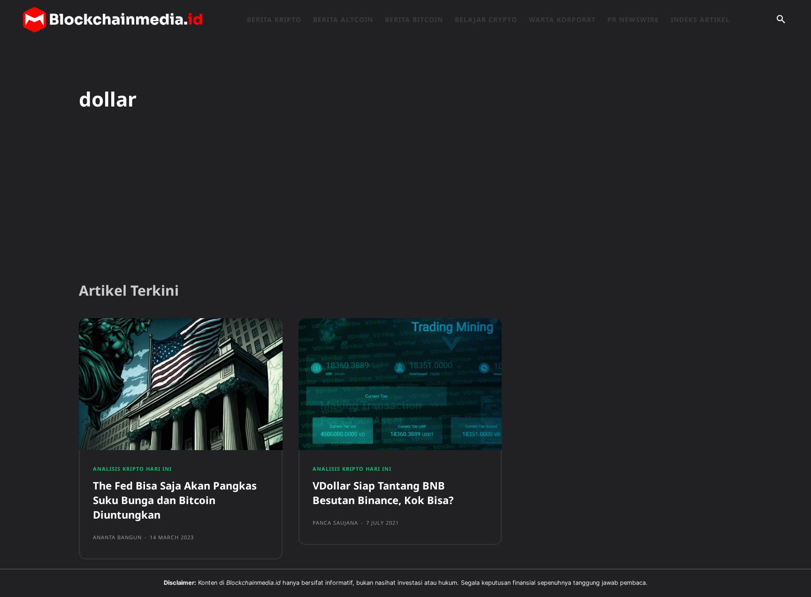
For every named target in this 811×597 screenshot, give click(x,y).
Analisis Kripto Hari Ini (132, 468)
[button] (781, 19)
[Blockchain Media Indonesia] (113, 20)
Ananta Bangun (117, 537)
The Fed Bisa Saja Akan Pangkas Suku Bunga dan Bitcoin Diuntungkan (175, 499)
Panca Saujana (335, 522)
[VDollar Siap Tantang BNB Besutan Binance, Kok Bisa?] (400, 384)
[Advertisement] (405, 201)
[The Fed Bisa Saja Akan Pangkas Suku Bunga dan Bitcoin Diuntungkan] (181, 384)
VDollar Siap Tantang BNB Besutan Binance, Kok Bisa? (383, 492)
